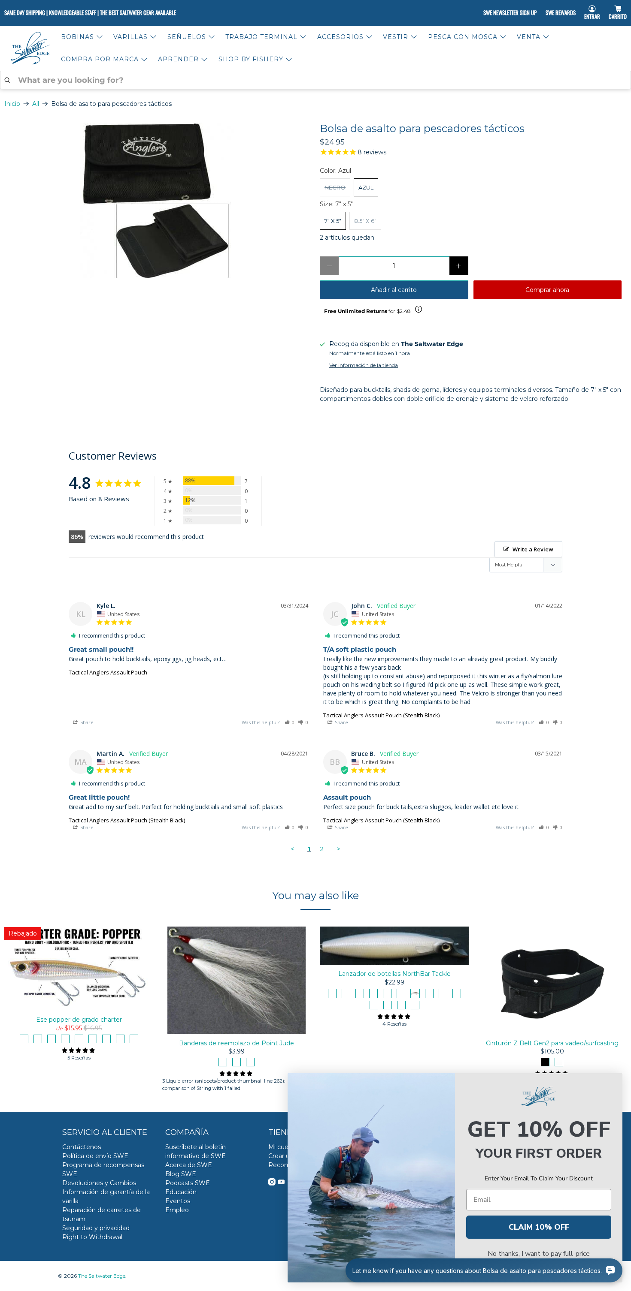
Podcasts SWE (187, 1183)
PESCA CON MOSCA (463, 37)
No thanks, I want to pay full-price (539, 1253)
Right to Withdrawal (92, 1237)
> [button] (338, 848)
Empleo (177, 1210)
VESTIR (395, 37)
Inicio (12, 104)
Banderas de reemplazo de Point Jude (236, 1043)
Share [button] (86, 722)
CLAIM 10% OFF (539, 1227)
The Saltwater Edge (101, 1276)
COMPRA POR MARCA (100, 59)
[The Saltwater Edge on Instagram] (272, 1183)
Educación (181, 1192)
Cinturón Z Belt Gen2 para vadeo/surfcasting (552, 1043)
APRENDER (178, 59)
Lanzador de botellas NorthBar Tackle (394, 974)
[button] (289, 722)
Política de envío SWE (95, 1156)
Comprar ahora (547, 290)
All (35, 104)
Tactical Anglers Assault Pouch (108, 672)
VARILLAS (130, 37)
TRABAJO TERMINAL (261, 37)
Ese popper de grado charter (79, 1019)
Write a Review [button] (533, 549)
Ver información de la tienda (363, 365)
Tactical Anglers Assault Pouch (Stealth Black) (381, 715)
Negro (335, 187)
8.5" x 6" (365, 220)
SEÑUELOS (186, 37)
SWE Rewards (561, 12)
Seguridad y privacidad (96, 1228)
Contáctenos (81, 1147)
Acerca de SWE (188, 1165)
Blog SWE (180, 1174)
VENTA (528, 37)
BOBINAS (77, 37)
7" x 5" (333, 220)
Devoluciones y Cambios (99, 1183)
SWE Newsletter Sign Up (510, 12)
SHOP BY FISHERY (250, 59)
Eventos (177, 1201)
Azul (365, 187)
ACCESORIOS (340, 37)
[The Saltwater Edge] (30, 48)
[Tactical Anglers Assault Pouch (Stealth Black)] (157, 200)
